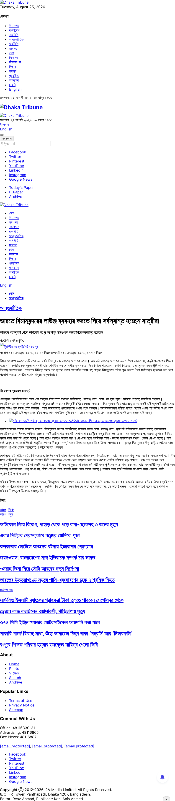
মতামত (13, 48)
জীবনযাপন (15, 62)
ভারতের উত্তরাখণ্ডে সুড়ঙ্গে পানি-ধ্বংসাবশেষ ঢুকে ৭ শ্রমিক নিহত (57, 579)
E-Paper (16, 192)
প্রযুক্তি (14, 75)
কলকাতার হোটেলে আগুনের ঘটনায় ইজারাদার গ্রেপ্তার (46, 546)
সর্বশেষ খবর (6, 590)
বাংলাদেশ (14, 30)
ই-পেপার (14, 25)
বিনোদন (13, 57)
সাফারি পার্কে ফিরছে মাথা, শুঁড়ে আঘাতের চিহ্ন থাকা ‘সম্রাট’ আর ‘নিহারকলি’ (66, 633)
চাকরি (12, 84)
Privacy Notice (21, 705)
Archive (15, 196)
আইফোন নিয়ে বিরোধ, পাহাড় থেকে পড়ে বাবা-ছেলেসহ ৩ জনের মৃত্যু (59, 524)
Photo (14, 668)
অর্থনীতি (13, 44)
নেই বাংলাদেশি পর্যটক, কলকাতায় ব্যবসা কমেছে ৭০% (106, 421)
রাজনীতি (13, 34)
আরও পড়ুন (6, 514)
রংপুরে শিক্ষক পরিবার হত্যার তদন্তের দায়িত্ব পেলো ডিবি (49, 644)
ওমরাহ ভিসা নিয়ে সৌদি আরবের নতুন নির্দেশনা (39, 568)
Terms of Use (20, 700)
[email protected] (15, 746)
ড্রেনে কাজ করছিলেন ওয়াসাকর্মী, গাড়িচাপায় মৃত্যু (42, 611)
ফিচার (12, 66)
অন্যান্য (14, 80)
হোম (11, 213)
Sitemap (16, 709)
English (15, 89)
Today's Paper (21, 187)
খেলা (11, 53)
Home (14, 664)
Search (15, 677)
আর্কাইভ (14, 272)
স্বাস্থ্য (12, 71)
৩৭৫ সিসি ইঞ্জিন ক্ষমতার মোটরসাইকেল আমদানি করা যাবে (50, 622)
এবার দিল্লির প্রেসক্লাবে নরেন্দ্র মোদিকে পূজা (40, 535)
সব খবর (13, 222)
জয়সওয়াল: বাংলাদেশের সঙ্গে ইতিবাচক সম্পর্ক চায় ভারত (48, 557)
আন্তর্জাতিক (16, 39)
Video (14, 673)
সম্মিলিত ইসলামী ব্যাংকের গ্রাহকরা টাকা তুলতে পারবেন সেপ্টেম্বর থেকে (62, 600)
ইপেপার (4, 124)
